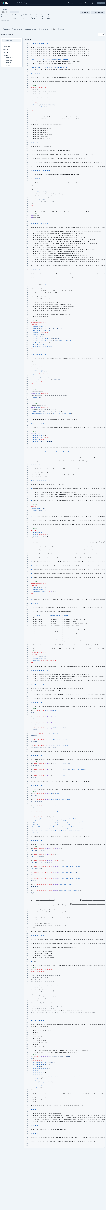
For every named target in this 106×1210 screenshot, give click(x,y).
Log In (101, 3)
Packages (71, 3)
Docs (86, 3)
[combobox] (33, 3)
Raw (102, 34)
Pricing (80, 3)
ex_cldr (4, 12)
